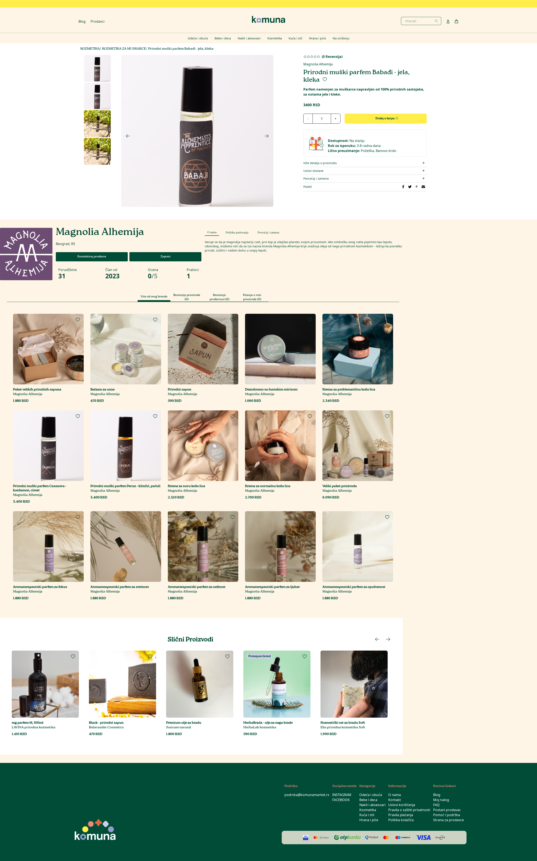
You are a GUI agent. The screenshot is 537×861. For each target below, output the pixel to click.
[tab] (212, 232)
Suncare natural (178, 727)
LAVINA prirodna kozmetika (33, 727)
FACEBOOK (341, 799)
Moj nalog (441, 799)
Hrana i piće (368, 820)
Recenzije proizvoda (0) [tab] (186, 297)
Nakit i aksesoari (372, 805)
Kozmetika (367, 810)
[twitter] (410, 186)
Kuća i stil (366, 815)
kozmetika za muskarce (124, 49)
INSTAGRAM (341, 794)
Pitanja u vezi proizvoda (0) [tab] (252, 297)
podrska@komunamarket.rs (306, 794)
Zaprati (165, 257)
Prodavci (97, 21)
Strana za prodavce (448, 820)
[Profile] (448, 21)
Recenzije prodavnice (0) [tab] (219, 297)
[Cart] (456, 21)
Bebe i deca (368, 799)
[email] (423, 186)
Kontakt (394, 799)
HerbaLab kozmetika (259, 727)
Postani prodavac (447, 810)
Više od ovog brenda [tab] (154, 297)
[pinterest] (416, 186)
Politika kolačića (401, 820)
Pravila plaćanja (400, 815)
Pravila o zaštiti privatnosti (409, 810)
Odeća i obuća (370, 794)
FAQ (436, 805)
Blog (82, 21)
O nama (394, 794)
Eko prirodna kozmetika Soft (343, 727)
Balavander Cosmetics (106, 727)
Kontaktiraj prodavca (91, 257)
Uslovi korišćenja (401, 805)
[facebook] (403, 186)
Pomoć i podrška (446, 815)
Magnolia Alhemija (318, 64)
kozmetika (90, 49)
